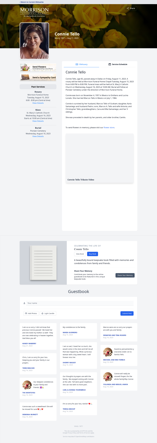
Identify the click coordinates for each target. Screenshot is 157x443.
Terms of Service (84, 433)
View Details (38, 103)
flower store (109, 127)
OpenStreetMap (81, 436)
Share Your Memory (125, 275)
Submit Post (127, 313)
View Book (80, 254)
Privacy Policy (72, 433)
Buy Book (92, 254)
